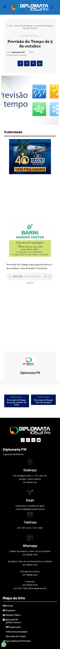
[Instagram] (28, 440)
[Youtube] (39, 440)
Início (10, 25)
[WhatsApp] (39, 63)
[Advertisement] (30, 197)
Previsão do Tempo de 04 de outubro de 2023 (17, 402)
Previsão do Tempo (24, 25)
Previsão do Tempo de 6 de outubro (43, 401)
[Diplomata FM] (30, 361)
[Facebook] (20, 63)
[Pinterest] (33, 63)
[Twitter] (27, 63)
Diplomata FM (18, 52)
